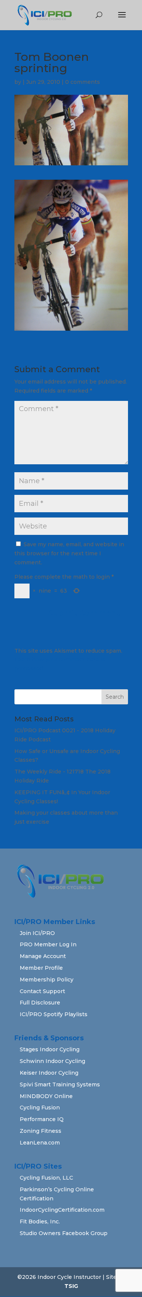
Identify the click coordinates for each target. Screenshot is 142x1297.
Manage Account (43, 956)
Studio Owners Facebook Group (64, 1233)
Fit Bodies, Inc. (40, 1221)
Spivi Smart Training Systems (60, 1084)
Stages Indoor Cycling (50, 1049)
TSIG (71, 1286)
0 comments (82, 82)
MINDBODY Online (46, 1096)
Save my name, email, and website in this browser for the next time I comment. (69, 553)
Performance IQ (42, 1119)
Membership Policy (46, 979)
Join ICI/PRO (37, 933)
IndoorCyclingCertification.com (62, 1209)
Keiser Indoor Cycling (49, 1072)
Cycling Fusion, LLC (46, 1177)
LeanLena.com (40, 1142)
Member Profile (41, 967)
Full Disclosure (40, 1002)
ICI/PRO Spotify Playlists (53, 1014)
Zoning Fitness (40, 1131)
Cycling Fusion (40, 1107)
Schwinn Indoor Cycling (52, 1061)
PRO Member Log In (48, 944)
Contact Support (42, 991)
